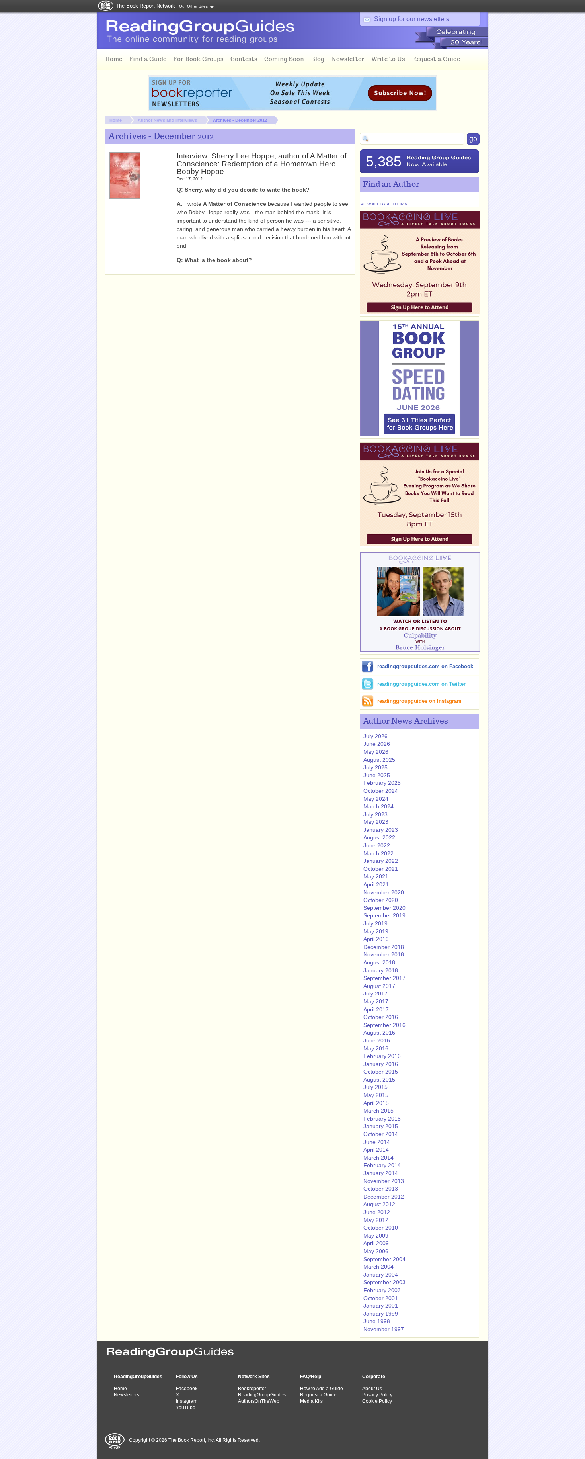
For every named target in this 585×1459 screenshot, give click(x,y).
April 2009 (376, 1243)
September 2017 (384, 978)
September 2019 (384, 915)
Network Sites (254, 1376)
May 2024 (375, 799)
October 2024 (380, 791)
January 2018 (380, 970)
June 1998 (376, 1321)
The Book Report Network (145, 6)
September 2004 (384, 1259)
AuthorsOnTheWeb (258, 1401)
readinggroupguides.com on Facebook (425, 666)
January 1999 (380, 1313)
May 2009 (375, 1235)
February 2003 (382, 1290)
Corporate (373, 1376)
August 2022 (379, 837)
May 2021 (375, 876)
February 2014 (382, 1165)
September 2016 (384, 1025)
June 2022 (376, 845)
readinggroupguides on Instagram (419, 701)
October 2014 (380, 1134)
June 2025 (376, 775)
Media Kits (311, 1401)
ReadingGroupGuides (138, 1376)
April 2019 (376, 939)
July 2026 (375, 736)
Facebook (186, 1388)
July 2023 (375, 814)
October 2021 (380, 869)
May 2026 (375, 752)
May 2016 (375, 1048)
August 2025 (379, 760)
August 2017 (379, 986)
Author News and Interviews (167, 120)
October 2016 (380, 1017)
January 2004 (380, 1274)
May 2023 (375, 822)
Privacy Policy (377, 1395)
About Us (372, 1388)
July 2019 (375, 923)
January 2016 (380, 1064)
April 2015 (376, 1103)
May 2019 (375, 931)
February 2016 (382, 1056)
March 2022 (378, 853)
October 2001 (380, 1298)
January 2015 (380, 1126)
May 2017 (375, 1001)
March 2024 (378, 806)
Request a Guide (318, 1395)
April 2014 (376, 1149)
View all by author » (384, 204)
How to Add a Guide (321, 1388)
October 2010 (380, 1227)
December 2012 (383, 1196)
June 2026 (376, 744)
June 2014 (376, 1142)
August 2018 (379, 962)
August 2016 (379, 1032)
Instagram (186, 1401)
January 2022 (380, 861)
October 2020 (380, 900)
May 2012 (375, 1220)
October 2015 (380, 1071)
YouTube (185, 1407)
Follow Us (187, 1376)
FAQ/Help (310, 1376)
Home (115, 120)
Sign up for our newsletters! (412, 19)
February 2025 (382, 783)
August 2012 (379, 1204)
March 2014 (378, 1157)
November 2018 (383, 954)
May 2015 (375, 1095)
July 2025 (375, 767)
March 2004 (378, 1266)
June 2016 (376, 1040)
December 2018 (383, 947)
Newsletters (126, 1395)
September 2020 (384, 908)
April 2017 (376, 1009)
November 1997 (383, 1329)
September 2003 (384, 1282)
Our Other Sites (193, 6)
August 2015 (379, 1079)
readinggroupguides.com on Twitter (421, 684)
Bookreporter (252, 1388)
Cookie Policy (377, 1401)
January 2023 (380, 830)
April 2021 (376, 884)
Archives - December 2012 (240, 120)
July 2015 (375, 1087)
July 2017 (375, 993)
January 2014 (380, 1173)
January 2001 (380, 1306)
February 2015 (382, 1118)
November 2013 (383, 1181)
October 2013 (380, 1188)
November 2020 (383, 892)
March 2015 (378, 1110)
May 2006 (375, 1251)
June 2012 (376, 1212)
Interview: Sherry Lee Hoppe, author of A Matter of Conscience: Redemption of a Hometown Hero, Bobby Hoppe (262, 164)
